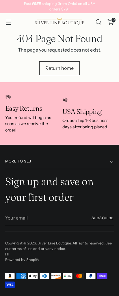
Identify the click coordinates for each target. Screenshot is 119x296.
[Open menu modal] (8, 22)
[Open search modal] (98, 22)
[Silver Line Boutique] (59, 22)
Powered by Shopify (22, 259)
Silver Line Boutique (54, 243)
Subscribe (103, 218)
